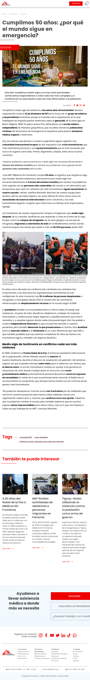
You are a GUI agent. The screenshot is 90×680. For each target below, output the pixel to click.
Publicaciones (39, 656)
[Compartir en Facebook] (74, 105)
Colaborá (55, 649)
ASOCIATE (76, 3)
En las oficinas (76, 655)
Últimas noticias (40, 654)
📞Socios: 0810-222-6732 (74, 669)
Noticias (24, 14)
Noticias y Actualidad (39, 650)
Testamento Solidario (59, 654)
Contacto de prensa (42, 658)
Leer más (6, 548)
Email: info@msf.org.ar (50, 669)
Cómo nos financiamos (22, 657)
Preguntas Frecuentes (30, 676)
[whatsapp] (75, 635)
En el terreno (78, 651)
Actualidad (13, 14)
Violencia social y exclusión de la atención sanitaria (41, 441)
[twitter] (58, 635)
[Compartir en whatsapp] (81, 105)
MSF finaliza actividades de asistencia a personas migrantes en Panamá (42, 508)
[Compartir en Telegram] (84, 105)
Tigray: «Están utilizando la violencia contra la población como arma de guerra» (73, 508)
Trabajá (76, 649)
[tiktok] (69, 635)
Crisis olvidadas (41, 437)
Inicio (4, 14)
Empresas (55, 656)
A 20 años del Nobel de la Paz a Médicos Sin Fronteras (14, 504)
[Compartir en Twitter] (77, 105)
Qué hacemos (23, 654)
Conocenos (22, 649)
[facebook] (46, 635)
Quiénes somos (24, 651)
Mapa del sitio (63, 676)
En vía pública (76, 659)
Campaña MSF (25, 437)
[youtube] (52, 635)
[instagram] (41, 635)
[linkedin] (63, 635)
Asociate (54, 651)
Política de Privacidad (48, 676)
